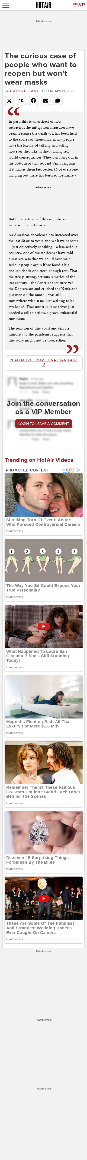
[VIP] (79, 5)
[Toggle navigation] (5, 5)
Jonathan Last (23, 91)
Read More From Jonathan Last (43, 360)
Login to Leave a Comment (43, 423)
